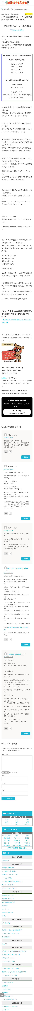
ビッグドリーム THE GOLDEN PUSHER (14, 951)
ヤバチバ (5, 905)
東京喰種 (7, 838)
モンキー (7, 845)
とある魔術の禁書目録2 (9, 871)
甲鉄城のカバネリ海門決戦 (10, 1006)
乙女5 (27, 838)
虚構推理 (5, 992)
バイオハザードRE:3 (8, 958)
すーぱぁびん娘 (7, 878)
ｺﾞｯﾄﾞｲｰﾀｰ (17, 838)
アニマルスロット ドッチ (9, 975)
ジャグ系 (27, 845)
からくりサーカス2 (8, 895)
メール (3, 783)
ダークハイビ (6, 923)
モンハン (7, 843)
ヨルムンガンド (7, 989)
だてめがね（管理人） (14, 654)
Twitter (4, 378)
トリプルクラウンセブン (9, 999)
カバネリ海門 (6, 835)
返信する (26, 457)
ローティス (5, 909)
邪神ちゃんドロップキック (10, 874)
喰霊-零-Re (5, 860)
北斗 (17, 835)
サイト (3, 790)
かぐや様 (7, 840)
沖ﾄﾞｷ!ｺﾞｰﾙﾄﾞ (17, 845)
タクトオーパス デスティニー (11, 954)
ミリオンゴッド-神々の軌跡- (10, 968)
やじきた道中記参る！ (8, 867)
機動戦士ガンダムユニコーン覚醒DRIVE (14, 972)
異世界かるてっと (7, 996)
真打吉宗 (5, 986)
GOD (27, 840)
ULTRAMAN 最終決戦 (8, 902)
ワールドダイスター (8, 885)
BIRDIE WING (6, 937)
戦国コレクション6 (8, 899)
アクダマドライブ (7, 982)
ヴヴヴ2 (17, 843)
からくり (17, 840)
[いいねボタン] (6, 451)
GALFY (4, 944)
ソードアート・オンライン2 (10, 933)
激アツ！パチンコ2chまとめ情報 (17, 568)
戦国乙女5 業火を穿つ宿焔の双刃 (12, 930)
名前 (3, 776)
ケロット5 (5, 916)
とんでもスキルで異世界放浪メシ (12, 881)
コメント (5, 754)
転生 (27, 835)
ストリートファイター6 (9, 888)
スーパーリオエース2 (8, 961)
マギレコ (27, 843)
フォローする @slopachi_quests (16, 412)
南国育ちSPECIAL (7, 912)
